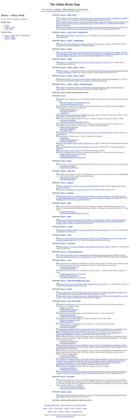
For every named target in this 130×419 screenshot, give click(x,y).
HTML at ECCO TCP (67, 308)
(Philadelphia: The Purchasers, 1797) (91, 361)
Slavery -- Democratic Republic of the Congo (75, 280)
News (55, 411)
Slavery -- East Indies (68, 376)
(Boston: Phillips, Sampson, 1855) (92, 292)
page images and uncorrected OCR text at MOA (74, 122)
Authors (66, 408)
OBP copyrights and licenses (65, 416)
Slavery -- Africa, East (68, 171)
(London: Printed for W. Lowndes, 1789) (91, 221)
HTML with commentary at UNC (70, 320)
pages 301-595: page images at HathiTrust (72, 388)
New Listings (59, 408)
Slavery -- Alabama (67, 182)
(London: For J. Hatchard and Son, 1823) (91, 256)
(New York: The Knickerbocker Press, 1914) (80, 186)
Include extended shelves (79, 9)
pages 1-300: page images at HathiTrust (72, 387)
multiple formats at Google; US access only (73, 154)
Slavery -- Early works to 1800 (70, 301)
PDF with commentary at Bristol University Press (75, 102)
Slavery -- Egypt (66, 392)
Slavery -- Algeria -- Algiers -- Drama (73, 67)
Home (45, 408)
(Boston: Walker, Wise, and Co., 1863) (78, 115)
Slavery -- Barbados (67, 193)
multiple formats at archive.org (69, 109)
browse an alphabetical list (56, 11)
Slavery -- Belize (66, 203)
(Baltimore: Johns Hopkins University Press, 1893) (83, 247)
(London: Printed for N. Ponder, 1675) (85, 62)
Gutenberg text (64, 113)
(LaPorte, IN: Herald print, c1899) (92, 18)
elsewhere (24, 19)
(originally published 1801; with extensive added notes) (88, 79)
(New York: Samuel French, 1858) (92, 296)
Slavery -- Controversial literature (72, 252)
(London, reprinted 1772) (91, 346)
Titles (72, 408)
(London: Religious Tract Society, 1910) (82, 284)
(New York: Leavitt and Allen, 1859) (92, 28)
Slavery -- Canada (67, 226)
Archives (68, 411)
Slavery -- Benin (66, 216)
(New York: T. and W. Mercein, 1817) (92, 22)
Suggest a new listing (79, 405)
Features (61, 411)
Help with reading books (51, 405)
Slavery (7, 25)
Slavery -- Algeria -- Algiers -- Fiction (72, 76)
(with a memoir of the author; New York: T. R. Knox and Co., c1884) (84, 44)
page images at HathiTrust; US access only (73, 157)
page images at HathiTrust (68, 111)
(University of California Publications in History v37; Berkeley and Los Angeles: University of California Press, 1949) (91, 197)
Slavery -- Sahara (10, 37)
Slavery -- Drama (66, 289)
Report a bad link (66, 405)
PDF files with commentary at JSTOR (71, 104)
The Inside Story (77, 411)
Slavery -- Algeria (10, 39)
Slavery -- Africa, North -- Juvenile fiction (17, 35)
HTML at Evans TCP (66, 322)
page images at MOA (66, 131)
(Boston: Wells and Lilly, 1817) (92, 54)
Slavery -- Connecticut (68, 243)
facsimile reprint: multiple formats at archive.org (74, 213)
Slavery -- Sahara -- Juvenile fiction (72, 40)
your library (15, 19)
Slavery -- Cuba (66, 260)
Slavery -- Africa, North (68, 15)
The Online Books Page (65, 4)
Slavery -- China (66, 235)
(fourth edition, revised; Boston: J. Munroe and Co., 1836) (78, 147)
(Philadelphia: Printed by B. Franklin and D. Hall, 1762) (91, 330)
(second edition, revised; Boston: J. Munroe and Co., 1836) (78, 143)
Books (50, 411)
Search (51, 408)
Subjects (78, 408)
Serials (85, 408)
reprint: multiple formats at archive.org (71, 316)
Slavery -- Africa (10, 27)
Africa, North (9, 29)
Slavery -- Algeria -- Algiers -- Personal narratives (77, 84)
